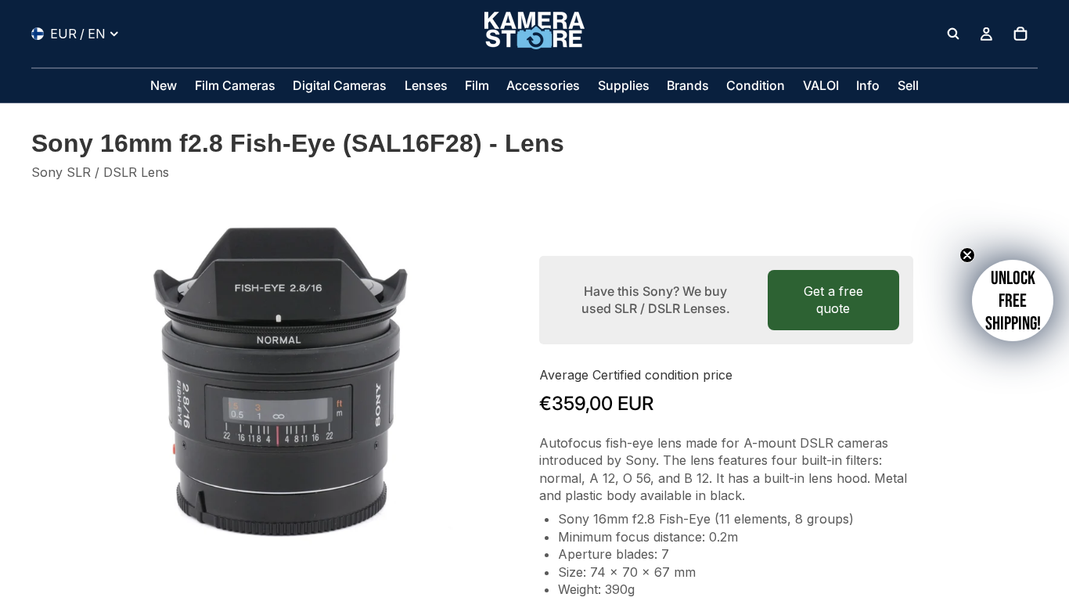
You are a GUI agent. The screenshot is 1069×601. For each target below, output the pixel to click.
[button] (1012, 300)
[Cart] (1020, 33)
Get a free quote (833, 299)
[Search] (953, 33)
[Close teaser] (967, 255)
